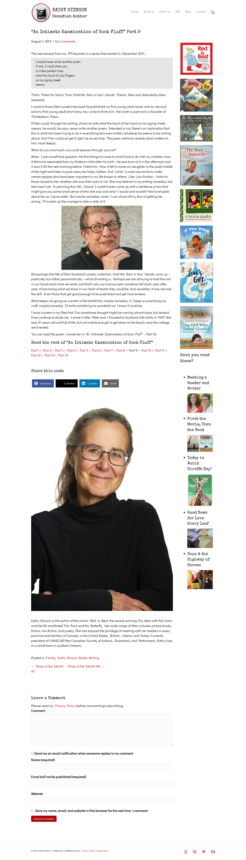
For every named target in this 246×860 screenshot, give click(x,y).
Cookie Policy (102, 850)
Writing (94, 657)
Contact (201, 11)
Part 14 (63, 355)
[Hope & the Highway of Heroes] (200, 579)
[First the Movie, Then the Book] (200, 442)
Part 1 (35, 350)
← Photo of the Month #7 (47, 668)
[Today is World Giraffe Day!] (200, 489)
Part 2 (47, 350)
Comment (38, 710)
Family (50, 657)
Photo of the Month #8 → (86, 666)
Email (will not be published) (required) (58, 776)
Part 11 (160, 350)
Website (37, 793)
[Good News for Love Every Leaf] (200, 537)
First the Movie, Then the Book (199, 424)
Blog (188, 11)
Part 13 (49, 355)
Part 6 (96, 350)
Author (163, 11)
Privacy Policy (65, 705)
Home (134, 11)
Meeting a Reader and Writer (198, 383)
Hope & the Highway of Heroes (198, 559)
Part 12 (36, 355)
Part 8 (121, 350)
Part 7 (108, 350)
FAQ (177, 11)
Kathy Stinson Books (72, 657)
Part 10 (146, 350)
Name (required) (43, 759)
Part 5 (84, 350)
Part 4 (71, 350)
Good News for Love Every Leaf (198, 518)
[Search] (212, 12)
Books (147, 11)
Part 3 (59, 350)
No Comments (65, 41)
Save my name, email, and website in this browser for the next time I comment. (91, 810)
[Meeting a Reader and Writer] (200, 402)
